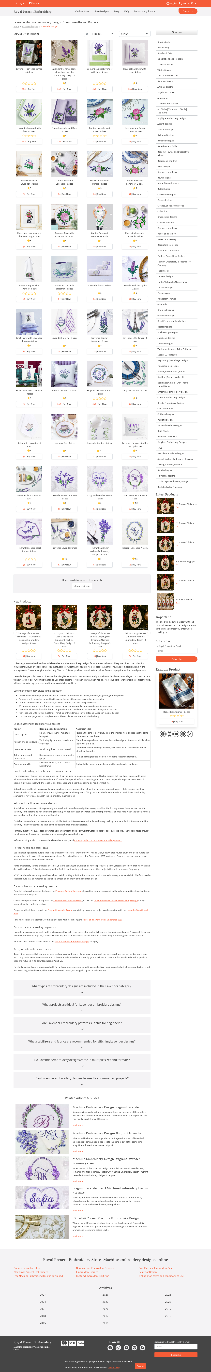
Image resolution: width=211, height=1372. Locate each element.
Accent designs (164, 123)
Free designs (163, 293)
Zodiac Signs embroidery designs (173, 481)
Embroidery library (144, 11)
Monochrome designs (168, 365)
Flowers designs (30, 26)
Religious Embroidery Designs (171, 442)
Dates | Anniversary (166, 239)
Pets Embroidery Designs (169, 425)
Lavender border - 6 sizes (99, 442)
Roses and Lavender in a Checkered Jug (102, 919)
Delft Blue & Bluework (168, 250)
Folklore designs (165, 287)
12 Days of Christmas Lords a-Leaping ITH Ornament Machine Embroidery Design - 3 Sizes (99, 640)
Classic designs (164, 200)
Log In (21, 3)
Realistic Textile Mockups (169, 486)
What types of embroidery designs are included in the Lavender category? (82, 986)
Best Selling (163, 47)
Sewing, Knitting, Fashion (169, 464)
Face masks (163, 270)
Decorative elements (167, 244)
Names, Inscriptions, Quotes (171, 371)
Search (178, 32)
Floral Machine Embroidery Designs (72, 941)
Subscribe (176, 659)
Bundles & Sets (164, 53)
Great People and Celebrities (171, 321)
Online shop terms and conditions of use (161, 1275)
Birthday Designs (165, 135)
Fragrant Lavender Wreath (135, 547)
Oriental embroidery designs (171, 397)
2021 (43, 1309)
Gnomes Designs (165, 309)
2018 (43, 1316)
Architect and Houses (167, 103)
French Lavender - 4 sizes (64, 390)
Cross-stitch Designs (167, 216)
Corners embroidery (167, 228)
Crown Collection (165, 222)
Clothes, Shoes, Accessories (170, 205)
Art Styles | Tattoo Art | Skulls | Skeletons (172, 111)
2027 (43, 1294)
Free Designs (102, 11)
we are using (114, 1367)
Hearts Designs (164, 326)
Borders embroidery (167, 172)
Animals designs (165, 86)
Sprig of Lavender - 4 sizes (134, 390)
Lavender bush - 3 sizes (99, 285)
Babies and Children (167, 160)
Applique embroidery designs (171, 118)
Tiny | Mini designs (166, 475)
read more (78, 1125)
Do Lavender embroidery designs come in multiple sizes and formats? (82, 1060)
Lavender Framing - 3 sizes (64, 337)
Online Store (82, 11)
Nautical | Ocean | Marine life (171, 377)
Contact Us (188, 11)
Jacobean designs (166, 337)
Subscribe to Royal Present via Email (172, 1341)
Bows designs (164, 177)
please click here (82, 586)
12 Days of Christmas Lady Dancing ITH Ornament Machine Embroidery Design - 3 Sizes (64, 640)
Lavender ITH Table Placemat (67, 900)
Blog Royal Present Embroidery (31, 1272)
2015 (43, 1323)
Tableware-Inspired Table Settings (174, 349)
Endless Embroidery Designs (171, 256)
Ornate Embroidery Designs (170, 402)
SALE (159, 447)
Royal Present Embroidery (33, 12)
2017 (105, 1316)
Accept (140, 1365)
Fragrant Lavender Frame (59, 910)
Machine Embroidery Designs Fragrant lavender (107, 1133)
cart (195, 3)
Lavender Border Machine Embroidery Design (116, 900)
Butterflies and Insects (168, 183)
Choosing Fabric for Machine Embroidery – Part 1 (98, 840)
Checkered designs (166, 194)
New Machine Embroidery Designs (95, 1268)
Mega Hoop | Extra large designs (172, 360)
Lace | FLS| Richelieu (167, 354)
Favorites (35, 2)
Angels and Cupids (166, 92)
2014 (105, 1323)
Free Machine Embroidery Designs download (38, 1275)
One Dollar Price (165, 408)
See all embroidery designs (170, 453)
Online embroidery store (27, 1268)
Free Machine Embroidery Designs (157, 1268)
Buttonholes (163, 188)
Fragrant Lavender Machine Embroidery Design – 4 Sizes (100, 551)
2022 (168, 1301)
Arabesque (162, 97)
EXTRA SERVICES (165, 64)
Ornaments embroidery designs (172, 391)
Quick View (29, 54)
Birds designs (163, 166)
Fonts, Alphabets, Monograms (172, 281)
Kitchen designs (165, 343)
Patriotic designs (165, 419)
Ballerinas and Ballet (167, 146)
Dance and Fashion (166, 233)
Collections (162, 211)
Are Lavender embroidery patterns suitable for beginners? (82, 1023)
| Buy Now (29, 88)
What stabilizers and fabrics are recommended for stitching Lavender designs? (82, 1041)
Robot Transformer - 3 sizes (176, 711)
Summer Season (165, 81)
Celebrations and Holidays (170, 58)
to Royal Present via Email (168, 646)
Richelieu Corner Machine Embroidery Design (106, 1218)
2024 (43, 1301)
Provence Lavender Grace (64, 547)
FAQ (126, 11)
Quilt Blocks (163, 430)
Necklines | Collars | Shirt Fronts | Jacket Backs (173, 384)
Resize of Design (148, 1272)
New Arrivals (163, 42)
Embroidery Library (87, 1272)
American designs (166, 129)
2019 (168, 1309)
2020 (105, 1309)
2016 (168, 1316)
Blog (116, 11)
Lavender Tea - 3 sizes (64, 442)
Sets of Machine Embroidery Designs (175, 458)
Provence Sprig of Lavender (68, 891)
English (173, 3)
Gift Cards (162, 304)
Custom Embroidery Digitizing (92, 1275)
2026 (105, 1294)
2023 (105, 1301)
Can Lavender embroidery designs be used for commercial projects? (82, 1078)
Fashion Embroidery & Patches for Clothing (174, 263)
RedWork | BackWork (167, 436)
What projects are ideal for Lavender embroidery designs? (82, 1004)
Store (16, 26)
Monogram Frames (166, 298)
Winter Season (164, 70)
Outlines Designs (165, 414)
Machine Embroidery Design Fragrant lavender (106, 1107)
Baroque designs (165, 140)
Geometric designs (166, 315)
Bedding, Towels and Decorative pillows (173, 153)
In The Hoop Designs (167, 332)
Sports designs (164, 470)
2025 (168, 1294)
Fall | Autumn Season (167, 75)
